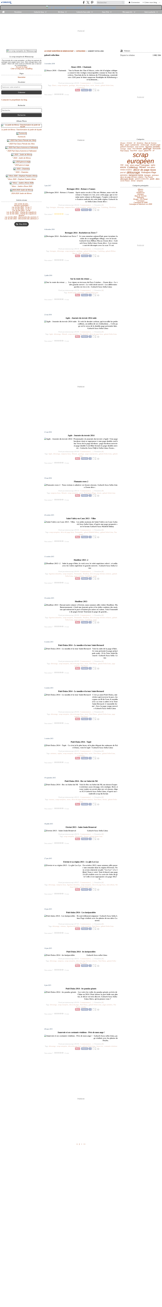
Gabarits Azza (39, 12)
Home (3, 11)
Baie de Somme (150, 143)
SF (153, 150)
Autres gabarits (149, 12)
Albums (140, 189)
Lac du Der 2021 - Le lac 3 (21, 207)
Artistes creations (126, 170)
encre (123, 167)
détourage (133, 172)
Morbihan (140, 143)
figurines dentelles (152, 147)
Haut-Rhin (133, 150)
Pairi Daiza (124, 151)
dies (157, 179)
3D (135, 143)
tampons (140, 181)
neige (127, 165)
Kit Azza (61, 12)
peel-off (122, 172)
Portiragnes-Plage (148, 172)
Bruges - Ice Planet (140, 199)
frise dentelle (137, 149)
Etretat (133, 181)
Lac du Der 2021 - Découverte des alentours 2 (21, 219)
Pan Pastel (149, 177)
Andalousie (140, 193)
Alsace (122, 143)
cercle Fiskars (125, 181)
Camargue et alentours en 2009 (140, 204)
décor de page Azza (144, 170)
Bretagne (140, 198)
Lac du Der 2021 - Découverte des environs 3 (21, 217)
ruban (129, 149)
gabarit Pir (147, 151)
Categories (80, 51)
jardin (152, 179)
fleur (122, 145)
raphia (153, 165)
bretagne (147, 175)
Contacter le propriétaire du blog (14, 100)
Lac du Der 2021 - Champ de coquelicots (21, 212)
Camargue (145, 165)
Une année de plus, (21, 204)
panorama (123, 175)
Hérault (142, 167)
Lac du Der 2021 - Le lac (22, 210)
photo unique (134, 165)
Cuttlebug (132, 167)
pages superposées (132, 145)
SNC (122, 165)
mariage (123, 149)
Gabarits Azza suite (83, 12)
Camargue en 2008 (140, 202)
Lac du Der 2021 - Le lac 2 (21, 209)
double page (155, 145)
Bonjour (21, 215)
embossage (145, 145)
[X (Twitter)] (87, 2)
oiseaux (129, 143)
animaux (155, 175)
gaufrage (147, 149)
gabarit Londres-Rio (142, 179)
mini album (151, 167)
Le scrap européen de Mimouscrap (59, 51)
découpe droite (127, 179)
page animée (139, 147)
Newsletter (18, 12)
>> (84, 1144)
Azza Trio (105, 12)
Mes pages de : (128, 12)
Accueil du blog (21, 67)
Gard (140, 151)
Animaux (140, 194)
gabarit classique (127, 147)
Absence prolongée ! (21, 205)
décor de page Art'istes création (131, 177)
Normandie (156, 149)
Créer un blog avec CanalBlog (21, 69)
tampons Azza (136, 175)
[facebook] (83, 2)
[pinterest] (92, 2)
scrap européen (140, 158)
